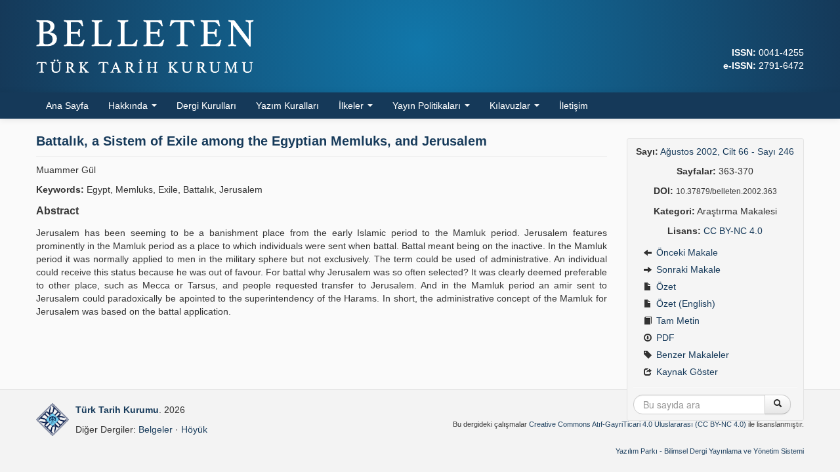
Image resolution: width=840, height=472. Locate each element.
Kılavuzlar (511, 105)
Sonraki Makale (687, 269)
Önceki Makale (686, 252)
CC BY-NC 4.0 (733, 231)
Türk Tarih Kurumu (117, 409)
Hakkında (129, 105)
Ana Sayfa (67, 105)
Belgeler (155, 429)
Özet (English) (684, 303)
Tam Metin (677, 320)
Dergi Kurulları (206, 105)
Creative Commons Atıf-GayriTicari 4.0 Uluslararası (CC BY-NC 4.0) (637, 424)
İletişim (573, 105)
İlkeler (352, 105)
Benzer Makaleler (691, 354)
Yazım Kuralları (287, 105)
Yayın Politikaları (427, 105)
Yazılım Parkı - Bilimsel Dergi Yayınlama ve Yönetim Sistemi (710, 451)
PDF (664, 337)
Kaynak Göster (686, 371)
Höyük (194, 429)
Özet (665, 286)
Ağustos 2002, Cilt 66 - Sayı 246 (727, 151)
